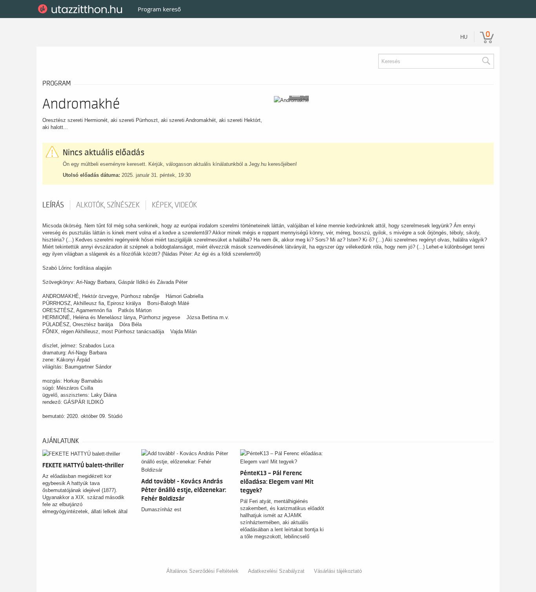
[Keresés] (486, 61)
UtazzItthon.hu (81, 9)
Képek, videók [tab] (174, 205)
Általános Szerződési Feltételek (202, 571)
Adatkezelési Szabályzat (276, 571)
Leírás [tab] (53, 205)
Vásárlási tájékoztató (338, 571)
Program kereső (159, 9)
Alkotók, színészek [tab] (108, 205)
